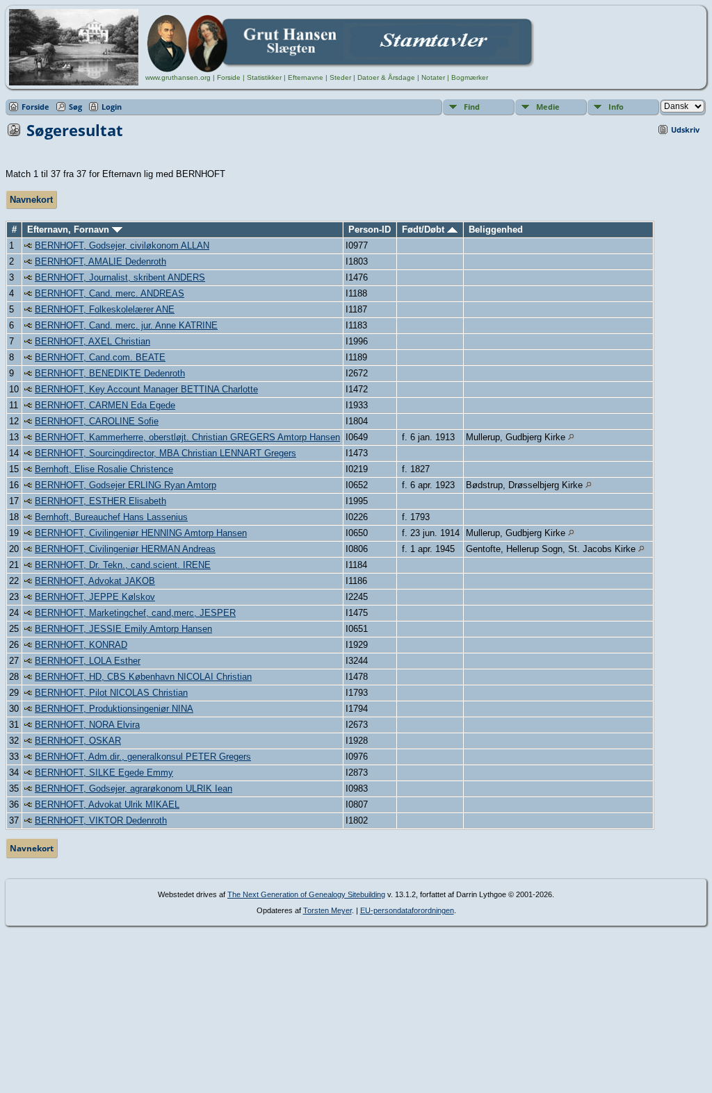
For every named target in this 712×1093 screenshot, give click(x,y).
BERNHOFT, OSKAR (78, 740)
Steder (340, 77)
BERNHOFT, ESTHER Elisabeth (100, 501)
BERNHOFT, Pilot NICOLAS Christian (111, 692)
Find (472, 106)
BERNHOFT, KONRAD (81, 645)
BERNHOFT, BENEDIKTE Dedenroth (110, 373)
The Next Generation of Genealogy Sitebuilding (306, 894)
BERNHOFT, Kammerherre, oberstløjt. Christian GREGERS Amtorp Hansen (187, 437)
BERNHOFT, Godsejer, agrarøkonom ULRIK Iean (133, 788)
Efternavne (305, 77)
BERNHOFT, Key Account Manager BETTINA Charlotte (146, 389)
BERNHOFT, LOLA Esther (87, 661)
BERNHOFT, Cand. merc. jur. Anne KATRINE (126, 325)
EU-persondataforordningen (407, 910)
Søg (75, 106)
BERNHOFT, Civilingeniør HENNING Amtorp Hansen (141, 533)
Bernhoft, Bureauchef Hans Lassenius (111, 517)
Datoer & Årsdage (386, 77)
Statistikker (264, 77)
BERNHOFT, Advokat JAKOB (95, 581)
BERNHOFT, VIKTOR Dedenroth (101, 820)
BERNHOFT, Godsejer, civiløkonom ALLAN (122, 245)
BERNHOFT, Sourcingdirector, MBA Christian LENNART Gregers (165, 453)
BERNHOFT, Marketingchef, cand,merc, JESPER (135, 613)
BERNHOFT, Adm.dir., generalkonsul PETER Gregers (143, 756)
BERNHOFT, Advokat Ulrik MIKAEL (107, 804)
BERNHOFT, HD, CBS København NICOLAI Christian (143, 676)
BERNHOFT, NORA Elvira (87, 724)
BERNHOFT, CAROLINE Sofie (97, 421)
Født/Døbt (424, 229)
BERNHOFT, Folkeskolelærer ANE (105, 309)
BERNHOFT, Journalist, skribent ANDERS (120, 277)
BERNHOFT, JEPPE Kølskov (95, 597)
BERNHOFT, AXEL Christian (92, 341)
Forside (229, 77)
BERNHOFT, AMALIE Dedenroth (100, 261)
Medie (548, 106)
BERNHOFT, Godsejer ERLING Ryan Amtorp (125, 485)
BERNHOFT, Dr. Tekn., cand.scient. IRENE (123, 565)
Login (112, 106)
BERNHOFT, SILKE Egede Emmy (104, 772)
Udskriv (685, 129)
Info (616, 106)
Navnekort (31, 199)
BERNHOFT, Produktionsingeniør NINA (114, 708)
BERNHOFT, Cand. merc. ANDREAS (109, 293)
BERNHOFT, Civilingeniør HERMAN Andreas (125, 549)
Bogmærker (469, 77)
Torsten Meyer (327, 910)
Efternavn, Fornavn (69, 229)
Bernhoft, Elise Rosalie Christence (104, 469)
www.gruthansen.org (178, 77)
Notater (433, 77)
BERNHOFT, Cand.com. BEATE (100, 357)
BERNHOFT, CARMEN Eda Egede (105, 405)
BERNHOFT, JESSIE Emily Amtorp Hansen (123, 629)
